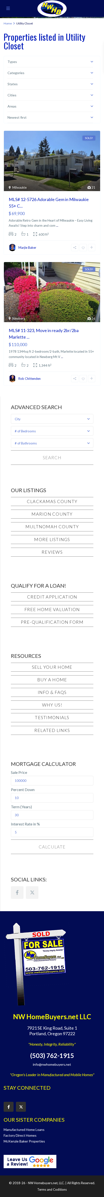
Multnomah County (52, 526)
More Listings (52, 539)
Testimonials (52, 717)
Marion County (52, 514)
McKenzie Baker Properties (24, 1141)
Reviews (52, 552)
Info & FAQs (52, 692)
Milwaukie (19, 187)
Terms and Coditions (52, 1189)
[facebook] (17, 892)
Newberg (18, 318)
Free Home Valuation (52, 609)
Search (52, 457)
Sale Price (19, 772)
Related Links (52, 730)
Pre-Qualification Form (52, 622)
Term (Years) (21, 806)
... (57, 225)
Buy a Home (52, 679)
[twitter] (32, 892)
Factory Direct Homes (20, 1135)
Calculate (52, 846)
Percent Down (23, 789)
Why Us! (52, 704)
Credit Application (52, 596)
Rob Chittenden (29, 379)
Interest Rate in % (25, 824)
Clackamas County (52, 501)
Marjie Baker (27, 247)
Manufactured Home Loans (24, 1129)
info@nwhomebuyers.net (52, 1064)
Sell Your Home (52, 667)
